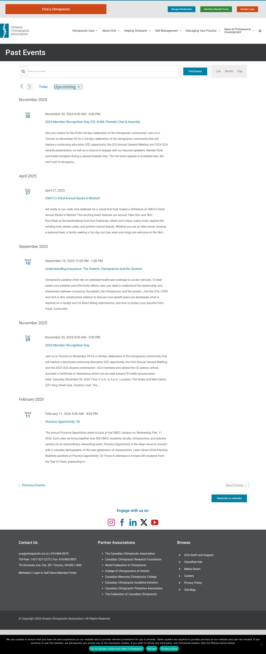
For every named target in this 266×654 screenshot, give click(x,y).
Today (43, 87)
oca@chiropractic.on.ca (34, 553)
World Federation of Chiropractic (125, 565)
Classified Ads (193, 562)
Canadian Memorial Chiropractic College (131, 576)
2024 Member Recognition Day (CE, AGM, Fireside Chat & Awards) (92, 122)
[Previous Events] (22, 86)
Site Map (190, 590)
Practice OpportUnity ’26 (62, 422)
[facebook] (122, 522)
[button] (260, 30)
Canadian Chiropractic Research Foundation (133, 559)
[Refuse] (261, 644)
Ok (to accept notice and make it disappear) (116, 648)
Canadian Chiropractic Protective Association (134, 588)
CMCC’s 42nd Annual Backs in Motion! (72, 198)
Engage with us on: (133, 510)
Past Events (25, 52)
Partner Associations (116, 542)
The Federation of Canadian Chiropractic (131, 594)
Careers (189, 576)
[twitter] (143, 522)
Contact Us (28, 542)
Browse (183, 542)
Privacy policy (169, 648)
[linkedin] (133, 522)
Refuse (152, 648)
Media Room (192, 569)
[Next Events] (29, 87)
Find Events (195, 71)
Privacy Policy (193, 582)
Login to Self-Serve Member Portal (54, 573)
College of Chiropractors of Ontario (127, 571)
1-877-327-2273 (40, 559)
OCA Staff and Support (199, 555)
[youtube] (154, 522)
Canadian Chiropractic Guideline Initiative (131, 582)
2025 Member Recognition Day (67, 345)
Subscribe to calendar (229, 498)
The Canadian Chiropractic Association (130, 553)
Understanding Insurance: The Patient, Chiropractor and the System (93, 269)
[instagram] (111, 522)
